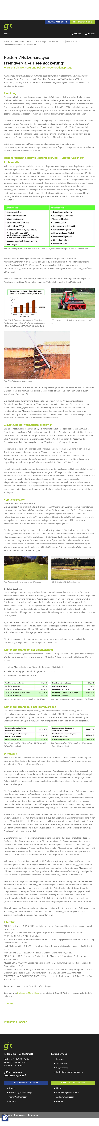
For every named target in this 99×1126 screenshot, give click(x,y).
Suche (76, 34)
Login (90, 34)
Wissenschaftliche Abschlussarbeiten (20, 44)
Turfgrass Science (69, 41)
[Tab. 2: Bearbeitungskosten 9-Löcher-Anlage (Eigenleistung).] (26, 689)
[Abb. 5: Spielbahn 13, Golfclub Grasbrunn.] (73, 568)
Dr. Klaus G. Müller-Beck (28, 993)
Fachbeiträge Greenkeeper (46, 41)
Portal (6, 41)
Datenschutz (20, 1115)
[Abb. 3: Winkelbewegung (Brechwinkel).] (37, 355)
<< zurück (8, 1003)
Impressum (33, 1115)
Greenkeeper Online (22, 41)
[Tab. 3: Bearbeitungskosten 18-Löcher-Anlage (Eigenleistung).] (73, 689)
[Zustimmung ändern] (5, 1118)
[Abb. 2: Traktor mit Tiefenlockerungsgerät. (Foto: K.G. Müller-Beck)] (73, 303)
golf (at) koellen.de (13, 1072)
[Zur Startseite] (10, 26)
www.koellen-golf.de (14, 1075)
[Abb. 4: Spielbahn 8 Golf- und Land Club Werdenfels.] (26, 568)
